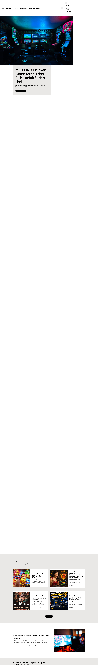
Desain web (71, 594)
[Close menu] (66, 3)
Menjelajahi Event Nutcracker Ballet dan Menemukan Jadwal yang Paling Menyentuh (76, 575)
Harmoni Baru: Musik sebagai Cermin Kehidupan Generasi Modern (37, 575)
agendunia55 (35, 572)
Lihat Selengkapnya (21, 90)
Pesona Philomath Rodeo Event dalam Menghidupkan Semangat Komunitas (39, 597)
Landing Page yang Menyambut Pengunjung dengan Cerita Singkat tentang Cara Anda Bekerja (75, 598)
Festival (33, 594)
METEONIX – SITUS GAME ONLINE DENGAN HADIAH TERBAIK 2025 (22, 8)
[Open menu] (62, 8)
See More (49, 616)
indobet (31, 640)
